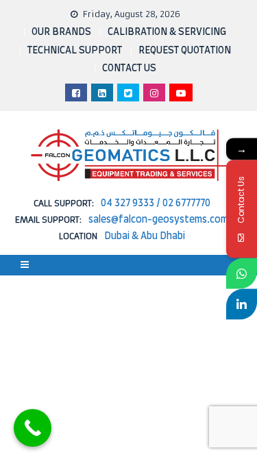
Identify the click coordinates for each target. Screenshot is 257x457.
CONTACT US (129, 68)
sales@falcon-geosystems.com (158, 220)
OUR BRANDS (61, 32)
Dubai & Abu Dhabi (144, 236)
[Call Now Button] (32, 428)
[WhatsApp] (241, 273)
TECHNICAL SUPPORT (74, 50)
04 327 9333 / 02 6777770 (155, 203)
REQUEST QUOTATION (184, 50)
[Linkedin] (241, 303)
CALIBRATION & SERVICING (167, 32)
